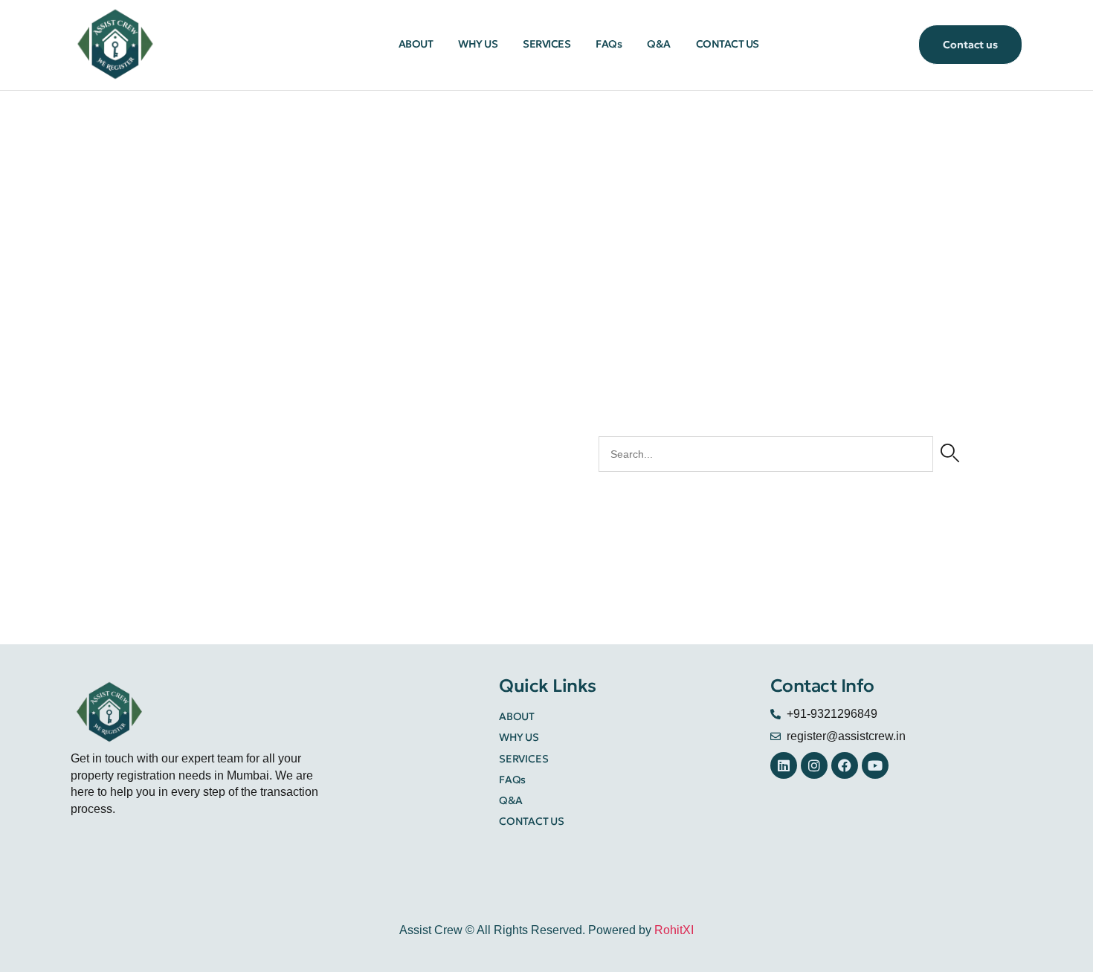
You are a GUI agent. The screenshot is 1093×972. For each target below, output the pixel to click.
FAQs (609, 44)
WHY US (477, 44)
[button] (970, 44)
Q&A (659, 44)
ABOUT (416, 44)
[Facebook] (844, 765)
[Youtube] (875, 765)
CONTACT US (727, 44)
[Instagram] (814, 765)
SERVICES (546, 44)
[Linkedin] (783, 765)
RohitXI (674, 930)
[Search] (950, 454)
